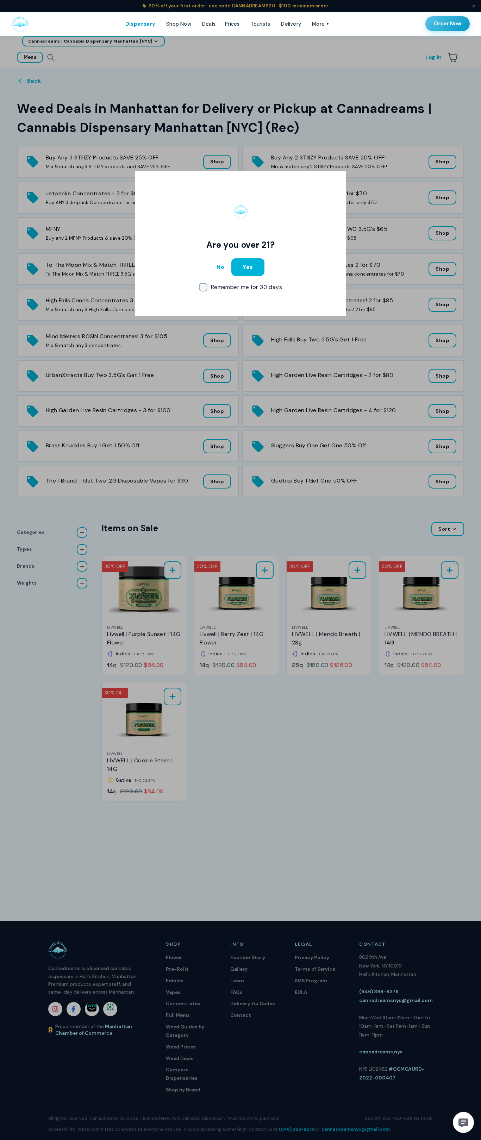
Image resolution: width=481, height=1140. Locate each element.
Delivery (291, 24)
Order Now (447, 23)
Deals (208, 24)
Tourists (260, 24)
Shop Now (178, 24)
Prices (232, 24)
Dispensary (140, 24)
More (320, 24)
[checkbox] (240, 287)
